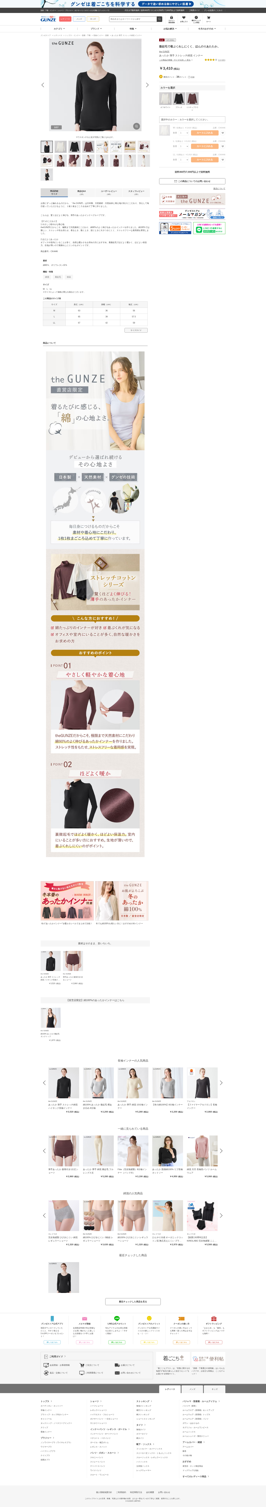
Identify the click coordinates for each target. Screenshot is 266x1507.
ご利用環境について (94, 1373)
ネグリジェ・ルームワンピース (195, 1427)
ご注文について (92, 1365)
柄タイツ (140, 1438)
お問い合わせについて (131, 1373)
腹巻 (184, 1451)
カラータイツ (141, 1434)
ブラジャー (46, 1438)
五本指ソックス (142, 1466)
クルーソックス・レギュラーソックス (152, 1457)
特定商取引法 (136, 1492)
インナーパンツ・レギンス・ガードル (108, 1429)
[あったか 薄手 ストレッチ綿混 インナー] (63, 1277)
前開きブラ (45, 1460)
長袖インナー (46, 1432)
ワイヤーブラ (46, 1447)
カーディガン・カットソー (52, 1406)
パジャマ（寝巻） (190, 1406)
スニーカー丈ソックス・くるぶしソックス (153, 1453)
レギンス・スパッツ (98, 1447)
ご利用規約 (121, 1492)
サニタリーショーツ (98, 1423)
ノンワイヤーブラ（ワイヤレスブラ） (56, 1442)
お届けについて (128, 1365)
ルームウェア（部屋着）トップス (196, 1414)
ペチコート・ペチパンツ (100, 1438)
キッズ (93, 19)
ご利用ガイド (194, 10)
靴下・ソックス (143, 1444)
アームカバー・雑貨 (192, 1442)
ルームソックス (189, 1432)
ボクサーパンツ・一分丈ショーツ (104, 1419)
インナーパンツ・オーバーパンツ (104, 1434)
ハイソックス (141, 1462)
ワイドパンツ (95, 1470)
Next (147, 85)
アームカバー (188, 1447)
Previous (43, 85)
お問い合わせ (164, 1492)
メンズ (79, 19)
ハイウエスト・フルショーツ (102, 1414)
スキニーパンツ (96, 1457)
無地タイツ (141, 1429)
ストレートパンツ (97, 1462)
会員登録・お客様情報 (60, 1365)
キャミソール (46, 1419)
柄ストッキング (142, 1414)
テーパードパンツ (97, 1466)
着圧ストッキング (143, 1410)
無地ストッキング (143, 1406)
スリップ (44, 1427)
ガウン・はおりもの (191, 1423)
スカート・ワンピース (99, 1475)
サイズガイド (136, 330)
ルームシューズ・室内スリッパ (195, 1436)
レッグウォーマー (143, 1470)
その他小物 (187, 1455)
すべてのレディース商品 (194, 1476)
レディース (65, 19)
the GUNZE (164, 51)
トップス (45, 1401)
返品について (219, 188)
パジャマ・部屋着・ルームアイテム (200, 1401)
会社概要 (150, 1492)
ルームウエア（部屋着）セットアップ (198, 1410)
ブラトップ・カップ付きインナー (54, 1414)
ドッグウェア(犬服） (191, 1470)
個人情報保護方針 (104, 1492)
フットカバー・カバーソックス (149, 1449)
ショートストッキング (145, 1419)
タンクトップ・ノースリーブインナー (56, 1423)
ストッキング (142, 1401)
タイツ (139, 1425)
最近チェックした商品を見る (133, 1301)
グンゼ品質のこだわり (213, 10)
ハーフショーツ (96, 1406)
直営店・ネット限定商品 (193, 1466)
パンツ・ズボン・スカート (103, 1453)
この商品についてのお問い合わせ (194, 181)
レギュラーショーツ (98, 1410)
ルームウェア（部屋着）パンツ (195, 1419)
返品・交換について (59, 1373)
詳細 (192, 77)
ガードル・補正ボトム (99, 1442)
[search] (159, 19)
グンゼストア (48, 19)
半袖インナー (46, 1410)
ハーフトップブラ (48, 1451)
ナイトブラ (45, 1455)
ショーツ (94, 1401)
